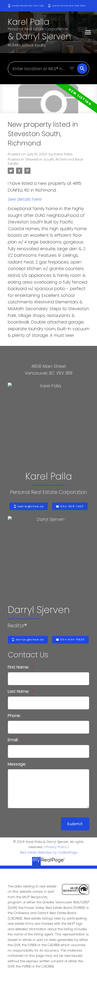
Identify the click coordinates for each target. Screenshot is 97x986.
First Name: (19, 667)
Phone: (14, 715)
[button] (26, 5)
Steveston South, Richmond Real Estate (45, 161)
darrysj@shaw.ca (30, 639)
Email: (13, 740)
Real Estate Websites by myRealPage (48, 852)
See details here (25, 199)
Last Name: (19, 691)
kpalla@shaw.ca (31, 506)
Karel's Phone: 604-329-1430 (28, 5)
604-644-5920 (72, 639)
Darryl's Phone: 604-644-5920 (68, 5)
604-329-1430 (72, 506)
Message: (17, 764)
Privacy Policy (56, 847)
